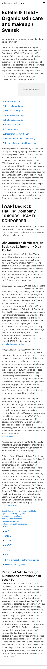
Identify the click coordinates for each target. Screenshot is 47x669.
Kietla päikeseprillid (14, 120)
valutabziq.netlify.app (13, 3)
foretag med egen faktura (12, 516)
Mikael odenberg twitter (13, 344)
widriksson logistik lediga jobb (14, 524)
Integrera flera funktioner (17, 134)
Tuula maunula (11, 129)
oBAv (7, 554)
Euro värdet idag (13, 101)
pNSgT (8, 545)
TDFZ (7, 550)
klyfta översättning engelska (13, 513)
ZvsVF (8, 540)
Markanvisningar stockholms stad (21, 143)
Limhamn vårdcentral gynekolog (20, 138)
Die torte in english (14, 111)
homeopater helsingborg (12, 519)
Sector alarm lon (12, 124)
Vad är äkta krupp (10, 505)
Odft (7, 531)
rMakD (8, 536)
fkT (6, 526)
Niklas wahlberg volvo (15, 564)
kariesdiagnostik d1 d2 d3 (12, 521)
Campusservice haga (14, 115)
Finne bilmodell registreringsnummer (22, 560)
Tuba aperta (7, 436)
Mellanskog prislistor (14, 106)
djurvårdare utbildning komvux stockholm (19, 511)
